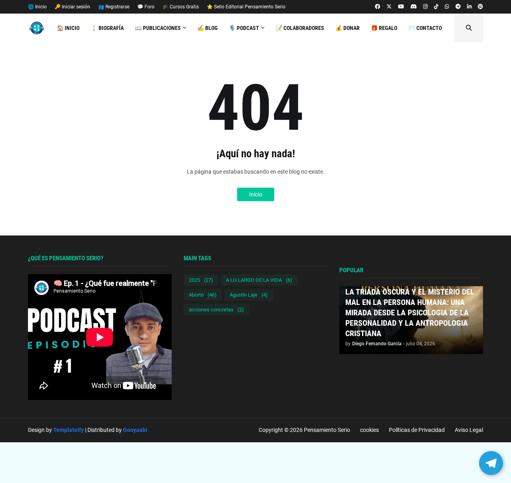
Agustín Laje (249, 295)
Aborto (203, 295)
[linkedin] (469, 7)
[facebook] (377, 7)
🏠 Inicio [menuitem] (68, 28)
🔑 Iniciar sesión (72, 7)
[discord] (413, 7)
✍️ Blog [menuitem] (207, 28)
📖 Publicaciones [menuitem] (158, 28)
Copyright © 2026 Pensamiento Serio (304, 430)
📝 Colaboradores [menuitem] (299, 28)
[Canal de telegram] (458, 7)
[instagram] (425, 7)
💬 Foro (145, 7)
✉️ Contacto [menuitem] (425, 28)
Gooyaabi (135, 430)
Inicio (255, 194)
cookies (369, 430)
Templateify (68, 430)
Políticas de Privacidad (417, 430)
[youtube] (401, 7)
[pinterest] (480, 7)
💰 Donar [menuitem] (347, 28)
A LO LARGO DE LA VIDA (259, 280)
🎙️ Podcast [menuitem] (244, 28)
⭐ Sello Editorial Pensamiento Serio (246, 7)
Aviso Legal (469, 430)
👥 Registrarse (113, 7)
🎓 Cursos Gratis (180, 7)
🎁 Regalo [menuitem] (384, 28)
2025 (201, 280)
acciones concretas (216, 310)
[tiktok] (436, 7)
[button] (468, 28)
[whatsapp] (447, 7)
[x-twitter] (389, 7)
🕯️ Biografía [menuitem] (107, 28)
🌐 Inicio (37, 7)
